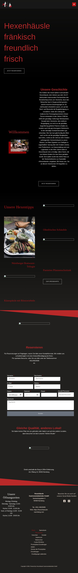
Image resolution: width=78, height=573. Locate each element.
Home (33, 530)
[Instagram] (69, 501)
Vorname (10, 375)
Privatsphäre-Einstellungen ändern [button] (39, 546)
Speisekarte (42, 530)
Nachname (38, 375)
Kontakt (44, 535)
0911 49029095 (40, 507)
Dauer (43, 391)
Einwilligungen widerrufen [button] (39, 554)
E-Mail (9, 383)
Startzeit (27, 391)
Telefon (36, 383)
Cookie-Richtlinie (39, 542)
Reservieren (38, 532)
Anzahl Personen (64, 391)
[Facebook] (64, 501)
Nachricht (10, 399)
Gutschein (35, 535)
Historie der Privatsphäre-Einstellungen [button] (38, 550)
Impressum (39, 537)
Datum (9, 391)
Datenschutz (39, 540)
